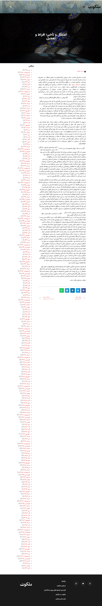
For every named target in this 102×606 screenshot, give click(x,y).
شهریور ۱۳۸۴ (26, 491)
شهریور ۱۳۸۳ (26, 520)
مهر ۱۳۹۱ (27, 288)
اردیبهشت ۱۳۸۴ (25, 501)
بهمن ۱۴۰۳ (26, 94)
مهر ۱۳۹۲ (27, 259)
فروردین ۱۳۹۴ (25, 221)
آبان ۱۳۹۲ (27, 257)
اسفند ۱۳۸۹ (26, 333)
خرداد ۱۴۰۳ (26, 108)
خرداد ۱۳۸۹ (26, 355)
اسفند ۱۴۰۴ (26, 77)
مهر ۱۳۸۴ (27, 489)
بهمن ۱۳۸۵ (26, 451)
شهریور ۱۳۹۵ (26, 190)
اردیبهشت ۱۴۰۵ (25, 72)
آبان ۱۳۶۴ (27, 568)
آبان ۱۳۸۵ (27, 458)
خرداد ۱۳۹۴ (26, 216)
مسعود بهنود (75, 84)
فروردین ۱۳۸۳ (25, 532)
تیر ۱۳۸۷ (27, 410)
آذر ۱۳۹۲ (27, 254)
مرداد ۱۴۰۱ (27, 127)
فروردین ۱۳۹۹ (26, 151)
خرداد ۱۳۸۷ (26, 412)
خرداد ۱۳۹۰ (26, 326)
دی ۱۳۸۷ (27, 396)
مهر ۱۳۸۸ (27, 374)
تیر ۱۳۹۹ (27, 144)
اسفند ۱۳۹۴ (26, 202)
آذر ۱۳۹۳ (27, 230)
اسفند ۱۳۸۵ (26, 448)
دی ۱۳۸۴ (27, 482)
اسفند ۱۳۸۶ (26, 420)
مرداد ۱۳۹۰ (27, 321)
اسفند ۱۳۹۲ (26, 249)
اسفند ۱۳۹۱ (26, 276)
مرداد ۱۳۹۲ (26, 264)
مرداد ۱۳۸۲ (26, 551)
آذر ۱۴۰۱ (28, 123)
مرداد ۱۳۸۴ (26, 494)
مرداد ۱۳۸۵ (26, 465)
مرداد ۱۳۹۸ (26, 163)
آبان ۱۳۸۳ (27, 515)
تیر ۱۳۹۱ (27, 295)
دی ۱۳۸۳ (27, 511)
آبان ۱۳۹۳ (27, 233)
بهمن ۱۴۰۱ (27, 118)
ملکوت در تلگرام (61, 595)
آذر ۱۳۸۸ (27, 369)
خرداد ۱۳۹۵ (26, 197)
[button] (84, 7)
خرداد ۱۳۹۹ (26, 146)
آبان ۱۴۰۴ (27, 84)
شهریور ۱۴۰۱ (26, 125)
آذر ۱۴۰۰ (27, 137)
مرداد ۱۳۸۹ (26, 350)
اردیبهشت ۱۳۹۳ (25, 245)
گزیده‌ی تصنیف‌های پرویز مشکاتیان (55, 590)
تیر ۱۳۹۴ (27, 214)
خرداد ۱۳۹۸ (26, 166)
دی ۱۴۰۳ (27, 96)
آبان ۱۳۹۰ (27, 314)
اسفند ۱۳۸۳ (26, 506)
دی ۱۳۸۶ (27, 424)
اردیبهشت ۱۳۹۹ (25, 149)
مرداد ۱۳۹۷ (26, 173)
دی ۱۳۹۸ (27, 154)
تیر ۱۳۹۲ (27, 266)
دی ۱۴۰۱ (27, 120)
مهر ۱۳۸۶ (27, 431)
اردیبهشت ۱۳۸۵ (25, 472)
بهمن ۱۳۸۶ (26, 422)
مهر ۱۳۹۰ (27, 317)
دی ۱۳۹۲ (27, 252)
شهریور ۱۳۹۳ (26, 235)
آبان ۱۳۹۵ (27, 187)
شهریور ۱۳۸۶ (26, 434)
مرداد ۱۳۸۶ (26, 436)
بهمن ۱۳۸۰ (26, 566)
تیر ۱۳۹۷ (27, 175)
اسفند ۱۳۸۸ (26, 362)
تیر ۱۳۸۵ (27, 467)
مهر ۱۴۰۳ (27, 101)
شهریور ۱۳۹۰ (26, 319)
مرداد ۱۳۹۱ (27, 293)
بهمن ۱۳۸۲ (26, 537)
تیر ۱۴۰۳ (27, 106)
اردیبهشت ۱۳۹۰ (25, 328)
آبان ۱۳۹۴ (27, 206)
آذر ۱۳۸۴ (27, 484)
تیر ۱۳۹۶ (27, 178)
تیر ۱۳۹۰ (27, 324)
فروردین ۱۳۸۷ (25, 417)
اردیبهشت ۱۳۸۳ (25, 530)
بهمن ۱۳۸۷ (26, 393)
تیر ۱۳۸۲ (27, 554)
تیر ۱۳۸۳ (27, 525)
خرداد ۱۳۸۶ (26, 441)
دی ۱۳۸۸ (27, 367)
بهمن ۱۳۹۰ (26, 307)
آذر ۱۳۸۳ (27, 513)
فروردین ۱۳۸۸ (25, 388)
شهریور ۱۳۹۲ (26, 261)
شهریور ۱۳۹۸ (26, 161)
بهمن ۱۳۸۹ (26, 336)
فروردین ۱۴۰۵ (26, 75)
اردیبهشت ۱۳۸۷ (25, 415)
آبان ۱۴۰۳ (27, 99)
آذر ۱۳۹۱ (27, 283)
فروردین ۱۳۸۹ (25, 360)
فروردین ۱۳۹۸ (25, 170)
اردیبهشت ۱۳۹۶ (25, 182)
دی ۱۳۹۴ (27, 204)
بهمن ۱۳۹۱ (27, 278)
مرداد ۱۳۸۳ (26, 522)
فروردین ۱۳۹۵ (25, 199)
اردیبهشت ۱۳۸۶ (25, 443)
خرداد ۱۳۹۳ (26, 242)
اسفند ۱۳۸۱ (26, 561)
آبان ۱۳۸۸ (27, 372)
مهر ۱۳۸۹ (27, 345)
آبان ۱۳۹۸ (27, 158)
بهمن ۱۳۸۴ (26, 479)
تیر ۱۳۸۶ (27, 439)
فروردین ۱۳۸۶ (25, 446)
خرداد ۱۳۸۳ (26, 527)
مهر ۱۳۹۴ (27, 209)
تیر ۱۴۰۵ (27, 70)
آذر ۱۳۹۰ (27, 312)
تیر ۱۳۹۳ (27, 240)
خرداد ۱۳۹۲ (26, 269)
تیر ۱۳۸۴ (27, 496)
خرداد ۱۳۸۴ (26, 499)
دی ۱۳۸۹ (27, 338)
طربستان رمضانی (61, 599)
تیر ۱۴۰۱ (28, 130)
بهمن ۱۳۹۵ (26, 185)
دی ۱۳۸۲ (27, 539)
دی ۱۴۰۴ (27, 82)
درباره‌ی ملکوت (61, 586)
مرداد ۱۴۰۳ (26, 103)
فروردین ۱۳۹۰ (26, 331)
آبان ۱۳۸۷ (27, 400)
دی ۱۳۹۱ (27, 281)
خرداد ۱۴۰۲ (26, 113)
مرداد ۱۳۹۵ (26, 192)
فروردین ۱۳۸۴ (25, 503)
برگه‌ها (64, 581)
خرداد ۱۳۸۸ (26, 384)
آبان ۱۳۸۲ (27, 544)
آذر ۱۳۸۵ (27, 455)
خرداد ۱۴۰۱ (27, 132)
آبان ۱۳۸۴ (27, 487)
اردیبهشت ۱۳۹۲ (25, 271)
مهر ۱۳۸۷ (27, 403)
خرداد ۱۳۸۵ (26, 470)
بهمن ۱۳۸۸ (26, 364)
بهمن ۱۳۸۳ (26, 508)
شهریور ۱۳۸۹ (26, 348)
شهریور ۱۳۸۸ (26, 376)
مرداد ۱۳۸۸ (26, 379)
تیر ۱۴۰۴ (27, 87)
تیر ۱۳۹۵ (27, 194)
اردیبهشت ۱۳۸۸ (25, 386)
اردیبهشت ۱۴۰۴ (25, 91)
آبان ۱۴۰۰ (27, 139)
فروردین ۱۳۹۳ (25, 247)
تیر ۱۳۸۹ (27, 352)
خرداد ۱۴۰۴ (26, 89)
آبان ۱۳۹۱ (27, 285)
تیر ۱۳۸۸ (27, 381)
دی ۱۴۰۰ (27, 135)
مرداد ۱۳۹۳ (26, 237)
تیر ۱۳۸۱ (27, 563)
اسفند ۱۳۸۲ (26, 534)
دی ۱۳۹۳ (27, 228)
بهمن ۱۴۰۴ (26, 79)
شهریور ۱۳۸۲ (26, 549)
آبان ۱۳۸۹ (27, 343)
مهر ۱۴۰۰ (27, 142)
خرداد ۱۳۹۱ (27, 297)
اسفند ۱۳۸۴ (26, 477)
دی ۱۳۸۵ (27, 453)
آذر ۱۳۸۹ (27, 340)
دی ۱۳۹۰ (27, 309)
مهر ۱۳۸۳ (27, 518)
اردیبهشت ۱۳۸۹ (25, 357)
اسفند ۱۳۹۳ (26, 223)
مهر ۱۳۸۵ (27, 460)
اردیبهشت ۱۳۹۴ (25, 218)
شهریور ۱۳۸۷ (26, 405)
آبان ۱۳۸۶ (27, 429)
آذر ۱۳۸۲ (27, 542)
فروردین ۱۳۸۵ (25, 475)
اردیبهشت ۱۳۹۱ (25, 300)
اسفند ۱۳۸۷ (26, 391)
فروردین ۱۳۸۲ (25, 558)
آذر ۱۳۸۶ (27, 427)
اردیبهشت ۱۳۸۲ (25, 556)
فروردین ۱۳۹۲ (26, 273)
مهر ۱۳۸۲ (27, 546)
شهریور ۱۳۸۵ (26, 463)
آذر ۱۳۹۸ (27, 156)
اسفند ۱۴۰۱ (26, 115)
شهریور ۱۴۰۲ (26, 111)
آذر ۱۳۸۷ (27, 398)
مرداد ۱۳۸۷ (26, 408)
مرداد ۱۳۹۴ (26, 211)
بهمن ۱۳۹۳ (26, 226)
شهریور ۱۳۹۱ (26, 290)
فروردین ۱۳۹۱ (26, 302)
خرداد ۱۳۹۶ (26, 180)
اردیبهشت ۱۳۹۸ (25, 168)
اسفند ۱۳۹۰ (26, 305)
